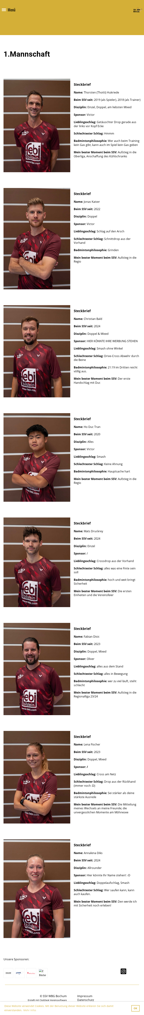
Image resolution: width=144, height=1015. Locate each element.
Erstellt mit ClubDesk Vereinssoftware (47, 1000)
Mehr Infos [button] (29, 1010)
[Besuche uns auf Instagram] (123, 972)
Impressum (84, 996)
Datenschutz (85, 1000)
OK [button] (135, 1008)
